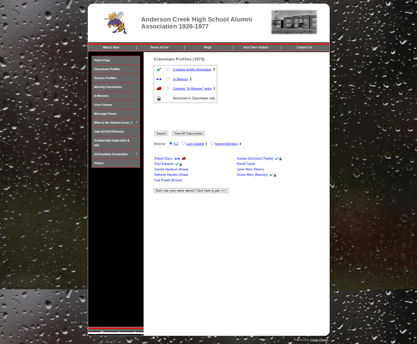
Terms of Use (159, 47)
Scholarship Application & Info (112, 143)
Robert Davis (163, 158)
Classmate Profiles (107, 69)
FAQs (207, 47)
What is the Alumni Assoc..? (112, 123)
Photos (99, 163)
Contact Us (304, 47)
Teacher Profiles (105, 78)
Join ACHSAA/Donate (109, 131)
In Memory (101, 96)
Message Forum (105, 113)
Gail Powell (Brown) (168, 180)
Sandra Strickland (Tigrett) (255, 158)
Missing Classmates (108, 87)
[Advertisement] (116, 247)
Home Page (102, 60)
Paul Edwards (164, 164)
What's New (111, 47)
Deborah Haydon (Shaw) (171, 174)
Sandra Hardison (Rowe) (171, 169)
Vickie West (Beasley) (252, 174)
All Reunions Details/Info (110, 154)
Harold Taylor (246, 164)
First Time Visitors (256, 47)
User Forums (103, 105)
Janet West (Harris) (250, 169)
